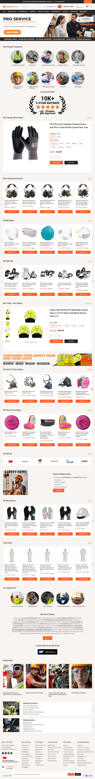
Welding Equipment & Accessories (32, 731)
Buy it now (71, 162)
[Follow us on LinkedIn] (11, 753)
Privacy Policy (80, 758)
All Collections (39, 760)
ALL (4, 11)
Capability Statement (68, 754)
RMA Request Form (82, 756)
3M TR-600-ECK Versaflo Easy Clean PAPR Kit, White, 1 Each (65, 284)
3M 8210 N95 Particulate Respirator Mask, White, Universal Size (82, 244)
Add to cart (56, 162)
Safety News (58, 490)
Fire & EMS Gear (26, 765)
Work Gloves (12, 11)
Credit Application (68, 747)
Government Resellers (69, 763)
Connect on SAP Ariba (82, 747)
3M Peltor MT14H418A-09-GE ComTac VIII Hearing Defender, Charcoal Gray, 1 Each (47, 203)
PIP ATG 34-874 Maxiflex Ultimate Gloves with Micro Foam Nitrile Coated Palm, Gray (11, 525)
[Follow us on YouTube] (8, 753)
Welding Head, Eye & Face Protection (33, 724)
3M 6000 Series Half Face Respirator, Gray (10, 392)
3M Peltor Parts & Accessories (31, 714)
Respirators (23, 11)
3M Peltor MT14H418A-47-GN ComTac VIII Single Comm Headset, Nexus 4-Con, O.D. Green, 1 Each (82, 203)
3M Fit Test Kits (51, 754)
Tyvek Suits (25, 747)
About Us (47, 638)
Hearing (32, 11)
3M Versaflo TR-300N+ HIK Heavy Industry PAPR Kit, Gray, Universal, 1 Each (11, 284)
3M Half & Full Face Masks (54, 747)
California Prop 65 (81, 765)
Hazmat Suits (25, 760)
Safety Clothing (43, 11)
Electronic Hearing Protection (31, 708)
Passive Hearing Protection (30, 706)
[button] (92, 460)
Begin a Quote (39, 747)
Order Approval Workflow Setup (85, 752)
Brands (65, 11)
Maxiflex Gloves (26, 745)
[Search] (60, 6)
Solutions (73, 11)
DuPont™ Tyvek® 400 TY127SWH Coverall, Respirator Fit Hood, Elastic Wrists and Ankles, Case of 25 (47, 568)
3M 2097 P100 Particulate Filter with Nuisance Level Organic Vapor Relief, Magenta (82, 434)
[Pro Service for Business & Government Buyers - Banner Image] (47, 14)
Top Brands (38, 756)
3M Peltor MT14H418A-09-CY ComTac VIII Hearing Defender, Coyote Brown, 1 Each (11, 203)
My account (79, 7)
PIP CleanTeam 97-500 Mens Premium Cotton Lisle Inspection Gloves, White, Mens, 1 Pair (47, 525)
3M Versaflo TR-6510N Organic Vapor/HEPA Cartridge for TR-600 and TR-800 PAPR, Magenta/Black (47, 435)
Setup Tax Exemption (68, 760)
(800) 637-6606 (68, 6)
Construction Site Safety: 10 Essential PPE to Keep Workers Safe (58, 694)
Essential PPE (38, 749)
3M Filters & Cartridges (53, 752)
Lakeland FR (25, 763)
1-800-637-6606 (10, 745)
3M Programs (38, 758)
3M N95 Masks (25, 749)
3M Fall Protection (52, 760)
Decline (78, 774)
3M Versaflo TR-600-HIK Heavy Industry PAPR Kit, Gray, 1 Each (46, 284)
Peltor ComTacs (52, 756)
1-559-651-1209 (7, 747)
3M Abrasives (56, 11)
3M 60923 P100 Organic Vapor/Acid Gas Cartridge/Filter (64, 433)
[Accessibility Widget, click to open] (92, 389)
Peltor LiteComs (52, 758)
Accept (71, 774)
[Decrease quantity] (51, 157)
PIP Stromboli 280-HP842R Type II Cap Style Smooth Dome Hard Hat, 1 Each (82, 524)
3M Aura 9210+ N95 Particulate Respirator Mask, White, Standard (11, 244)
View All (90, 454)
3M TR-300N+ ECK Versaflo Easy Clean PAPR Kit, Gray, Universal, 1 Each (29, 284)
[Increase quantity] (59, 157)
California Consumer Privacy (84, 763)
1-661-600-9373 (13, 749)
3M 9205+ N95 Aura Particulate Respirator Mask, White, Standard (65, 244)
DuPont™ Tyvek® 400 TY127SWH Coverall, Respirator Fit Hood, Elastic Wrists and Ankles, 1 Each (65, 567)
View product (88, 303)
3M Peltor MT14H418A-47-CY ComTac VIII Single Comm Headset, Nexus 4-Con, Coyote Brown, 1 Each (65, 203)
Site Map (65, 765)
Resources (83, 11)
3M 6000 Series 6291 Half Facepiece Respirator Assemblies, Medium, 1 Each (83, 393)
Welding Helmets (28, 727)
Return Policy (80, 754)
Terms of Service (81, 760)
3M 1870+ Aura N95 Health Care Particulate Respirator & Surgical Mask (29, 244)
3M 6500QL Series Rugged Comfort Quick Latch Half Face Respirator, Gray (64, 393)
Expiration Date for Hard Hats (34, 693)
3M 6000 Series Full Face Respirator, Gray (28, 392)
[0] (87, 6)
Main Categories (39, 754)
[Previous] (2, 57)
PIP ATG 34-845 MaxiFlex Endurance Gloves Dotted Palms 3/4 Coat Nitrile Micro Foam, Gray (65, 525)
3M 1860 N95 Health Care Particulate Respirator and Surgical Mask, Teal (47, 244)
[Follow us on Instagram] (6, 753)
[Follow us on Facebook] (3, 753)
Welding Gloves (27, 722)
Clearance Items (39, 765)
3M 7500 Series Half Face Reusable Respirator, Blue (46, 392)
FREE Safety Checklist (68, 756)
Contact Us (80, 745)
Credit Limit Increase (68, 749)
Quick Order (88, 1)
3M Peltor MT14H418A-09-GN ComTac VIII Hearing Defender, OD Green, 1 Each (29, 202)
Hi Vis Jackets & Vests (27, 756)
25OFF (53, 2)
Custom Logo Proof (40, 745)
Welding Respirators (28, 729)
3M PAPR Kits (25, 752)
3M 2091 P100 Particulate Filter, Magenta (10, 432)
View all (90, 178)
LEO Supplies (25, 767)
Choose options (12, 252)
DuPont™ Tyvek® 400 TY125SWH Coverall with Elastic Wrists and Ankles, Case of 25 (82, 567)
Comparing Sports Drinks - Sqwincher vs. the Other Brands (12, 693)
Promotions (38, 752)
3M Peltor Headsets (28, 710)
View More (89, 118)
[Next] (92, 57)
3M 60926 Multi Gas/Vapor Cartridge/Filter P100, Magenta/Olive (29, 433)
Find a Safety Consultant (78, 693)
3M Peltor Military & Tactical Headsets (33, 712)
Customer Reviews (68, 752)
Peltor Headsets (26, 754)
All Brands (37, 763)
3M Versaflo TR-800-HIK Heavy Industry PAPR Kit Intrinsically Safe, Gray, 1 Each (82, 285)
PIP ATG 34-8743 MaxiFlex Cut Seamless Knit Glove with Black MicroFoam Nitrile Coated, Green (29, 525)
